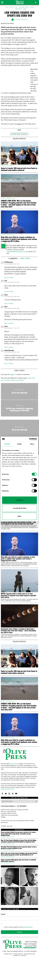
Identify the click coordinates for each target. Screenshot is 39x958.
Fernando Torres (15, 134)
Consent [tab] (7, 444)
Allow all (19, 500)
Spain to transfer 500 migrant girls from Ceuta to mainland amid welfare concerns (19, 169)
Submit (19, 932)
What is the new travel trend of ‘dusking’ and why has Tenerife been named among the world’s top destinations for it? (19, 854)
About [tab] (32, 444)
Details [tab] (19, 444)
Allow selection (19, 508)
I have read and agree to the (18, 927)
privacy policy (28, 927)
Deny (19, 516)
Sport (32, 7)
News (19, 124)
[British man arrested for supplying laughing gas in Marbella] (19, 408)
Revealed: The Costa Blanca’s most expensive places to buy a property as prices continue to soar (19, 847)
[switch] (34, 479)
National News (24, 7)
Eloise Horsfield (21, 19)
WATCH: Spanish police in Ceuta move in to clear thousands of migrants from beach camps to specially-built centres (19, 595)
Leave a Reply (25, 258)
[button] (36, 801)
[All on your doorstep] (19, 391)
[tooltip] (2, 793)
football (25, 134)
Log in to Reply (8, 277)
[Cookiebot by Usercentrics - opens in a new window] (29, 439)
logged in (13, 374)
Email (3, 914)
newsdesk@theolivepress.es (16, 252)
